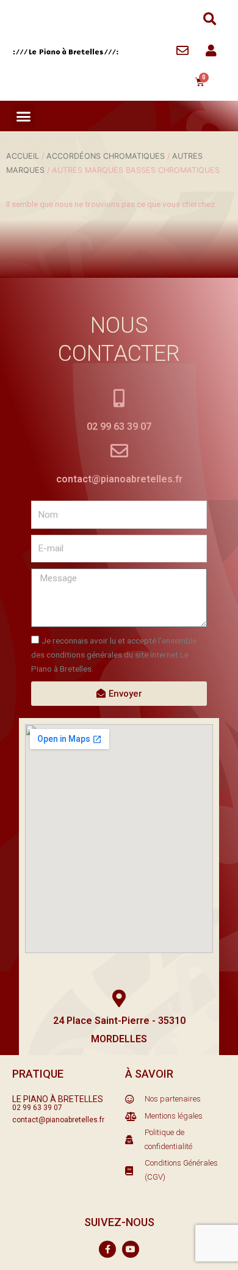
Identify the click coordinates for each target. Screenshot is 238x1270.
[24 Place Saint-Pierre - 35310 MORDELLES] (119, 998)
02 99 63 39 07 (119, 426)
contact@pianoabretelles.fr (119, 479)
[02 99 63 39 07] (119, 398)
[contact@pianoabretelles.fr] (119, 451)
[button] (210, 19)
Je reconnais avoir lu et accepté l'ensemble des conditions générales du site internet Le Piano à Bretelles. (114, 654)
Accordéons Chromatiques (105, 156)
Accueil (22, 156)
